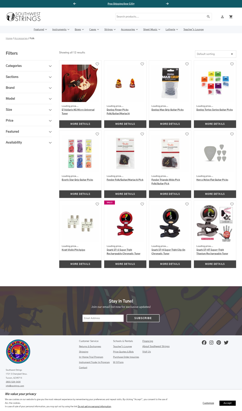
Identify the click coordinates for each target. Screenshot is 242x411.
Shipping (83, 352)
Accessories (128, 29)
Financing (147, 341)
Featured (39, 29)
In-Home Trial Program (91, 357)
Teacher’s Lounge (193, 29)
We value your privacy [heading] (20, 394)
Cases (92, 29)
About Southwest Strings (156, 346)
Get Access (147, 4)
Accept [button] (228, 403)
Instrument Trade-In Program (94, 362)
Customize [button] (208, 403)
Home (9, 38)
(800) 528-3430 (13, 382)
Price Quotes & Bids (123, 352)
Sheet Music (150, 29)
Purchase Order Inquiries (126, 357)
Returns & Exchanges (90, 346)
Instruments (59, 29)
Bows (78, 29)
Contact (83, 368)
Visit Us (146, 352)
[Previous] (75, 4)
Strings (108, 29)
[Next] (167, 4)
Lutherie (170, 29)
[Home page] (25, 17)
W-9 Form (118, 362)
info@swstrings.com (15, 386)
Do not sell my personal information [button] (94, 406)
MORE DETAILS (80, 124)
